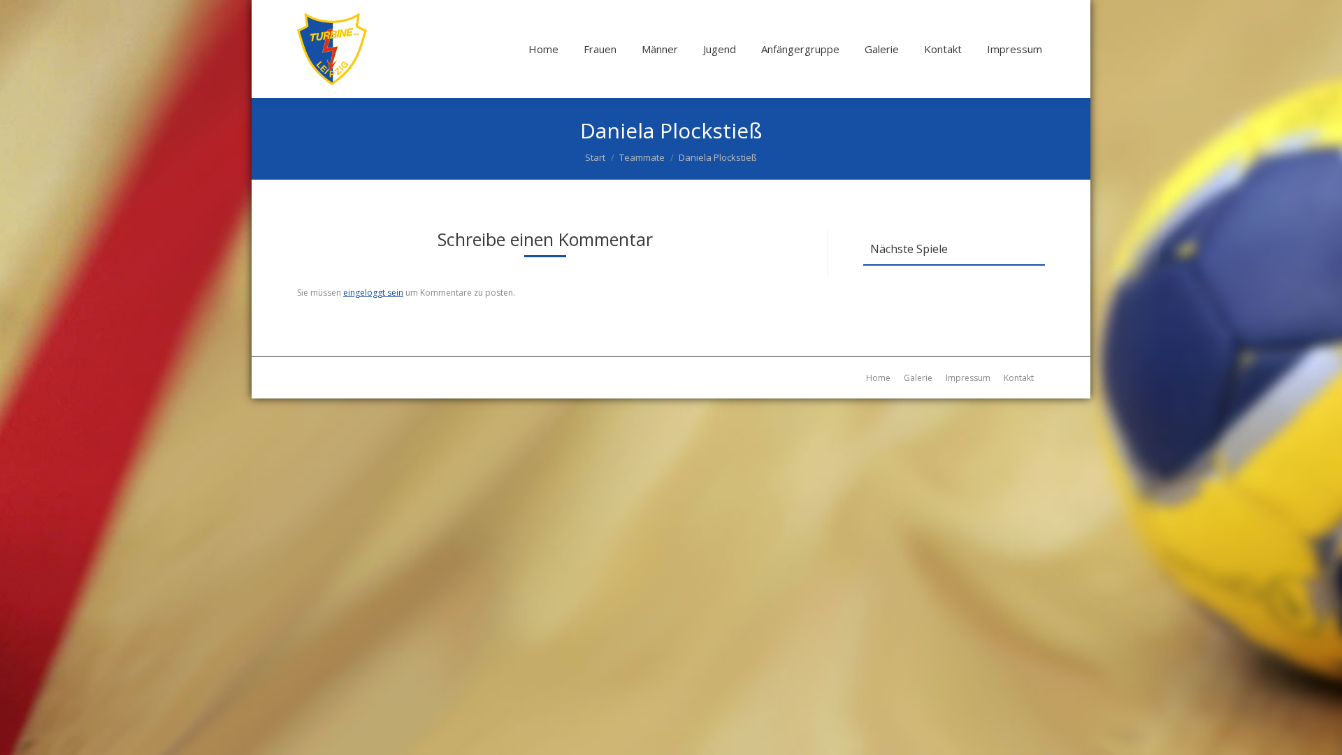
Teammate (642, 157)
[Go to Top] (1319, 732)
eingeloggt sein (373, 293)
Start (595, 157)
